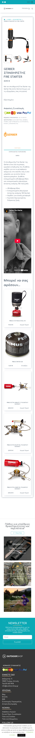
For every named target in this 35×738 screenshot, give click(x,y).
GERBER (25, 120)
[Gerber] (10, 134)
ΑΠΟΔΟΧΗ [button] (21, 735)
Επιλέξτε (24, 365)
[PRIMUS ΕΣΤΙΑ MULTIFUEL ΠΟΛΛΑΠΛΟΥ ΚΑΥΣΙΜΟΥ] (17, 428)
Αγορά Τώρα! (24, 450)
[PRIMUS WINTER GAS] (17, 344)
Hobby (6, 121)
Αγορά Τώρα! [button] (24, 325)
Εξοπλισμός (24, 121)
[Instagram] (5, 2)
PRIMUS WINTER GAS (17, 361)
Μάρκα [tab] (17, 155)
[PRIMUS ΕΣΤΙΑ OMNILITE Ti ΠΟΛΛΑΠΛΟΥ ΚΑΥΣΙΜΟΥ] (17, 385)
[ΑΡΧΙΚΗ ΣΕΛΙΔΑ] (4, 19)
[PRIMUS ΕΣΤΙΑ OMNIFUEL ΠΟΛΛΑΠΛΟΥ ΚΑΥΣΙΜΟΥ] (17, 470)
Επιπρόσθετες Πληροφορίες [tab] (17, 151)
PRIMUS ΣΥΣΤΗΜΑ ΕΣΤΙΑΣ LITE (17, 320)
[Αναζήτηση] (32, 8)
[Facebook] (2, 2)
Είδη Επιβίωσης (14, 121)
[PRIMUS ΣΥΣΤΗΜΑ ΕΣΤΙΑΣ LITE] (17, 304)
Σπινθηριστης (13, 123)
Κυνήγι (6, 123)
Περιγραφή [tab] (17, 148)
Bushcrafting (17, 120)
